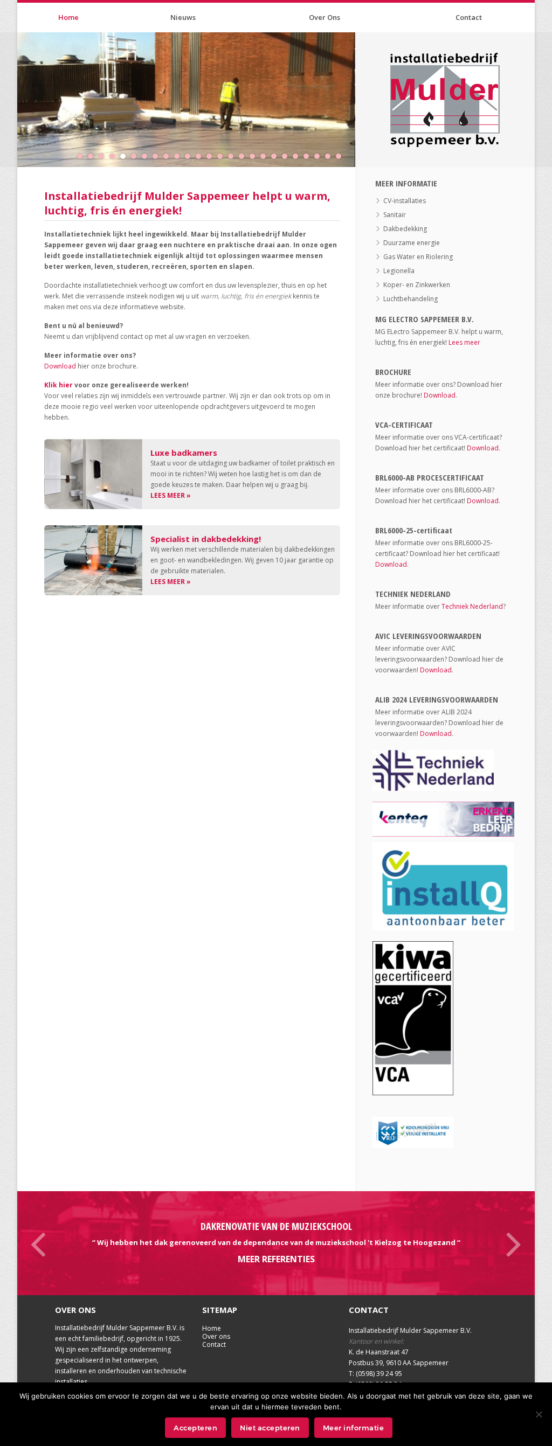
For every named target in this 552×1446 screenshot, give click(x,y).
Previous (39, 1243)
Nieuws (183, 17)
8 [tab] (158, 161)
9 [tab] (168, 161)
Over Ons (324, 17)
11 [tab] (190, 161)
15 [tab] (233, 161)
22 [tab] (309, 161)
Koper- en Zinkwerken (416, 284)
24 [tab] (330, 161)
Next (513, 1243)
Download (60, 366)
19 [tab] (276, 161)
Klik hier (58, 385)
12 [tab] (201, 161)
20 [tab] (287, 161)
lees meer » (170, 495)
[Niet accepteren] (538, 1414)
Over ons (216, 1336)
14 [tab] (222, 161)
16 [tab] (244, 161)
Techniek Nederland (472, 606)
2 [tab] (93, 161)
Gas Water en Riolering (418, 256)
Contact (469, 17)
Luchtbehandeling (410, 298)
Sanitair (394, 214)
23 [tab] (319, 161)
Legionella (399, 270)
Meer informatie (353, 1427)
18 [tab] (266, 161)
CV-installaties (404, 200)
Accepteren (195, 1427)
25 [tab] (341, 161)
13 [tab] (212, 161)
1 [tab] (82, 161)
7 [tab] (147, 161)
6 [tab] (136, 161)
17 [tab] (255, 161)
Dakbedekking (405, 228)
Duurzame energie (411, 242)
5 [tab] (125, 161)
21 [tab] (298, 161)
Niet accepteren (270, 1427)
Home (68, 17)
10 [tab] (179, 161)
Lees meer (464, 342)
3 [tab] (104, 161)
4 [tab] (115, 161)
